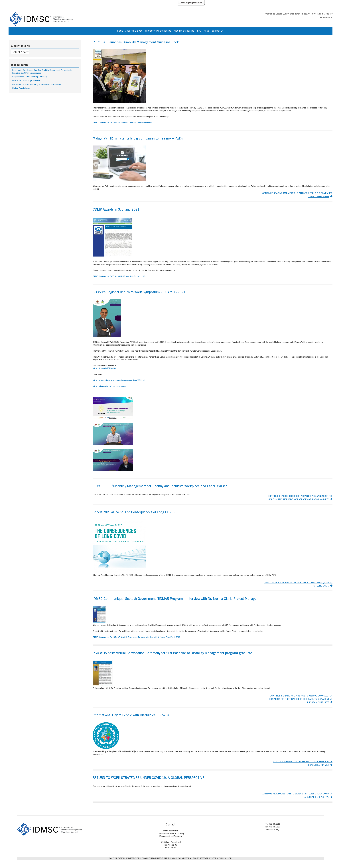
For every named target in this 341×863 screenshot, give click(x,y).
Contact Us (218, 31)
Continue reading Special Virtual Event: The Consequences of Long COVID (298, 584)
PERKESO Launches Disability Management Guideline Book (136, 42)
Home (120, 31)
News (206, 31)
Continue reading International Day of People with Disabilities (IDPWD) (302, 763)
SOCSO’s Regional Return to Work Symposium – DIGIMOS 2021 (139, 292)
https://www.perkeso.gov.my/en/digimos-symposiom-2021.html (119, 380)
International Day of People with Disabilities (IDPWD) (131, 715)
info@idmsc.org (272, 829)
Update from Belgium (21, 88)
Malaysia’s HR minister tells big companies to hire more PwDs (138, 138)
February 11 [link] (193, 108)
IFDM (199, 31)
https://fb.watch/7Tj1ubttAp (104, 368)
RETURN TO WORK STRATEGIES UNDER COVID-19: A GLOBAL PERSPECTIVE (148, 778)
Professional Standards (158, 31)
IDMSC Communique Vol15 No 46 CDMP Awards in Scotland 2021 (119, 276)
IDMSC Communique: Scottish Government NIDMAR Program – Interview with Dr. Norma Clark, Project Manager (175, 598)
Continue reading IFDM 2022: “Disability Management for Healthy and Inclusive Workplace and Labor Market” (300, 498)
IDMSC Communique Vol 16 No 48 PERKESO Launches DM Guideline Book (122, 122)
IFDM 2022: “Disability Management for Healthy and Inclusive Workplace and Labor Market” (160, 486)
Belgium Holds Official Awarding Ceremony (29, 76)
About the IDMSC (134, 31)
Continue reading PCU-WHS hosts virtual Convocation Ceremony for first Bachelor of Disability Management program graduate (300, 699)
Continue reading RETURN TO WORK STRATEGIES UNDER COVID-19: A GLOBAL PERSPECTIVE (296, 795)
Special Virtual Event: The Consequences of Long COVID (134, 512)
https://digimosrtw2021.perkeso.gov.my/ (110, 386)
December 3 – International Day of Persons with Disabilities (36, 84)
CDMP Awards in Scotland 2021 (116, 209)
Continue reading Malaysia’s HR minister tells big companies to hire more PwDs (297, 195)
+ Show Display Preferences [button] (191, 2)
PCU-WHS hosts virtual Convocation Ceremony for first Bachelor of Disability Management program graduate (172, 653)
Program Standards (184, 31)
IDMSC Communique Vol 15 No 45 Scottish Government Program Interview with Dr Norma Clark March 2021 (136, 637)
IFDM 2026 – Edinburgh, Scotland (26, 80)
